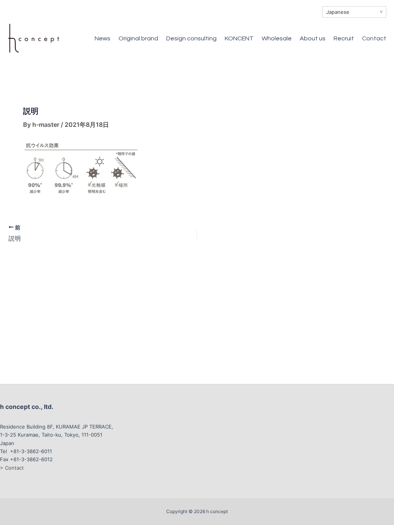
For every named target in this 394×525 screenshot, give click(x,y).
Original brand (138, 38)
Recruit (344, 38)
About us (313, 38)
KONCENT (239, 38)
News (102, 38)
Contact (374, 38)
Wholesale (277, 38)
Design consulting (191, 38)
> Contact (12, 468)
